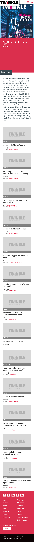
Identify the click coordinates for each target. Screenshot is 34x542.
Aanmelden (7, 528)
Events (5, 514)
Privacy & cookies (22, 517)
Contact (19, 514)
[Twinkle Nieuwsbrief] (17, 495)
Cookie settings (22, 520)
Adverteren (20, 503)
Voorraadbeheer (11, 205)
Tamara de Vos (13, 346)
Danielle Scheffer (13, 149)
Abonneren (20, 500)
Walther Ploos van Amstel (15, 262)
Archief (5, 508)
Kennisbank (20, 508)
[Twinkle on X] (4, 495)
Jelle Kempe (12, 374)
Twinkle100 (6, 517)
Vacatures (20, 506)
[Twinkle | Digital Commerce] (9, 3)
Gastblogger (12, 290)
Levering (12, 373)
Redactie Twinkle (13, 206)
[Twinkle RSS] (22, 495)
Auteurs (5, 500)
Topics (5, 506)
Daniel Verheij (12, 487)
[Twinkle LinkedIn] (13, 495)
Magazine (6, 511)
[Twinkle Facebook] (8, 495)
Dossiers (5, 503)
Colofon (19, 511)
